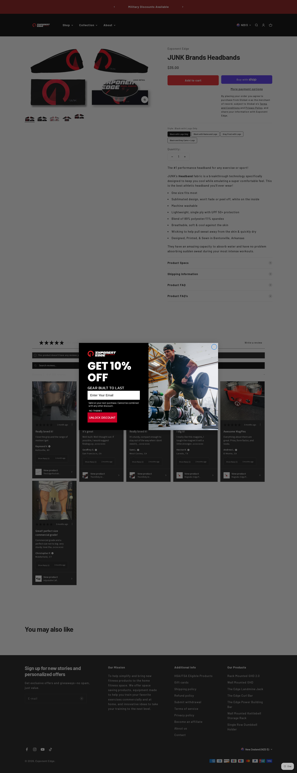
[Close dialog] (214, 347)
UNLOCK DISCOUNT (102, 417)
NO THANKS (95, 410)
